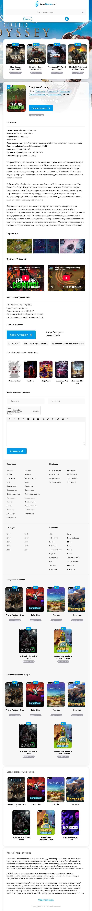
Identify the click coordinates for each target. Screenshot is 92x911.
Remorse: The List (77, 382)
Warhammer (53, 558)
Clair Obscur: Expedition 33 (15, 68)
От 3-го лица (72, 474)
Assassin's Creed (55, 550)
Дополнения (29, 514)
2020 (8, 546)
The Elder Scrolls (73, 558)
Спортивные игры (13, 494)
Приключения (12, 486)
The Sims (52, 566)
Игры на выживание (32, 494)
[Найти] (83, 12)
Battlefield (53, 546)
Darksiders (53, 569)
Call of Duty (53, 538)
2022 (8, 542)
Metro (69, 542)
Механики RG (72, 470)
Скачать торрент (39, 108)
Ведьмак (52, 554)
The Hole (30, 381)
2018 (8, 550)
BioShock (70, 566)
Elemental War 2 (62, 382)
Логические (11, 498)
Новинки (10, 470)
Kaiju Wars (46, 381)
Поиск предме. (30, 502)
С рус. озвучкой (55, 470)
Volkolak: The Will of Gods (28, 657)
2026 (8, 534)
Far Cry (51, 542)
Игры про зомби (31, 506)
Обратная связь (46, 900)
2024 (8, 538)
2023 (26, 538)
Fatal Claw (35, 615)
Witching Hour (15, 381)
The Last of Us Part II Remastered (57, 68)
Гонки (27, 482)
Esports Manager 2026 (70, 838)
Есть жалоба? (13, 343)
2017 (26, 550)
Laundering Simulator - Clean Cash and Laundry (63, 657)
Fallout (69, 550)
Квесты (9, 502)
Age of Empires (73, 562)
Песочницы (11, 510)
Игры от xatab (54, 474)
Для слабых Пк (72, 478)
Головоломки (30, 498)
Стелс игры (11, 514)
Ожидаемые (11, 518)
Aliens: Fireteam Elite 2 (15, 616)
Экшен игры (40, 91)
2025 (26, 534)
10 (53, 100)
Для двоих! (71, 482)
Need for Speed (73, 538)
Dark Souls (71, 569)
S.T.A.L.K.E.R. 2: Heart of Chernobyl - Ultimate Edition (78, 68)
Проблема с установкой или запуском (68, 343)
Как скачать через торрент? (36, 343)
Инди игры (29, 486)
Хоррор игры (12, 490)
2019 (26, 546)
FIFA (50, 562)
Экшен (9, 474)
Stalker (69, 534)
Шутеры (28, 474)
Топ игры (28, 470)
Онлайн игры (30, 510)
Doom (69, 554)
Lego (69, 546)
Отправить (15, 451)
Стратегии (11, 478)
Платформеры (30, 478)
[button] (9, 419)
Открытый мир (54, 478)
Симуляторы (29, 490)
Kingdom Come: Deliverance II (36, 68)
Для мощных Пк (55, 482)
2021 (26, 542)
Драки (9, 506)
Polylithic (56, 615)
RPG (8, 482)
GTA (50, 534)
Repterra (77, 615)
